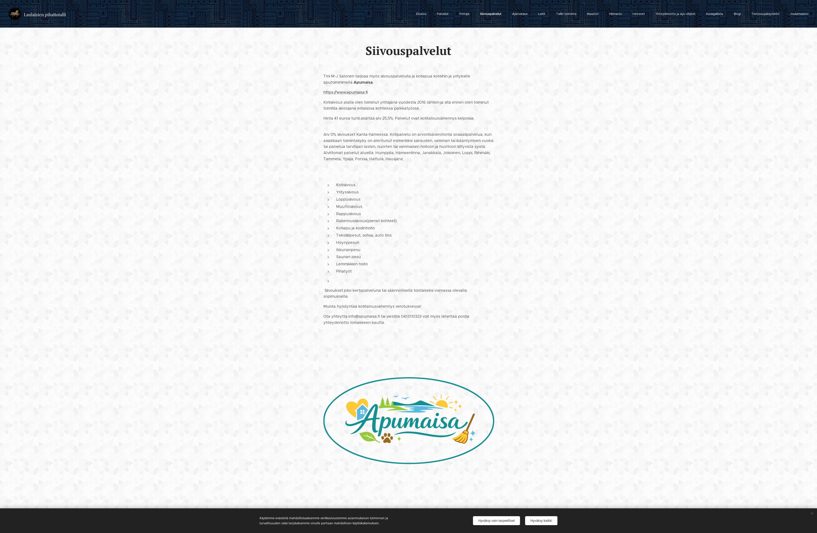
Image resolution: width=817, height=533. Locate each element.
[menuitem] (423, 14)
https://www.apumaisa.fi (345, 92)
